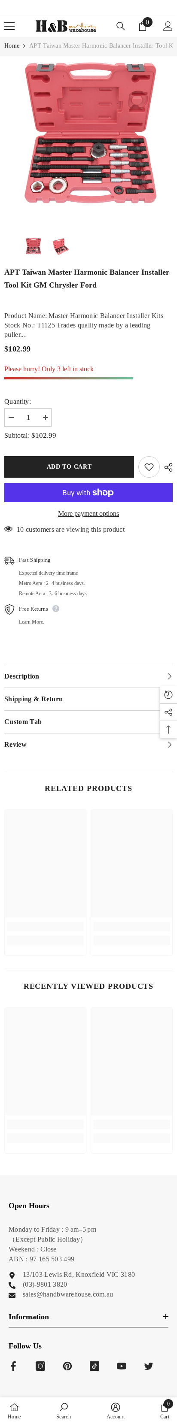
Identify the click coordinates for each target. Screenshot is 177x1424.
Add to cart (69, 467)
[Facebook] (13, 1366)
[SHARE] (166, 467)
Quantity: (17, 401)
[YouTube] (121, 1366)
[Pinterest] (67, 1366)
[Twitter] (148, 1366)
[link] (45, 926)
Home (11, 45)
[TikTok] (94, 1366)
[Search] (121, 26)
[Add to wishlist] (149, 467)
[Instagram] (40, 1366)
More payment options (88, 513)
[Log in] (168, 26)
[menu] (9, 26)
